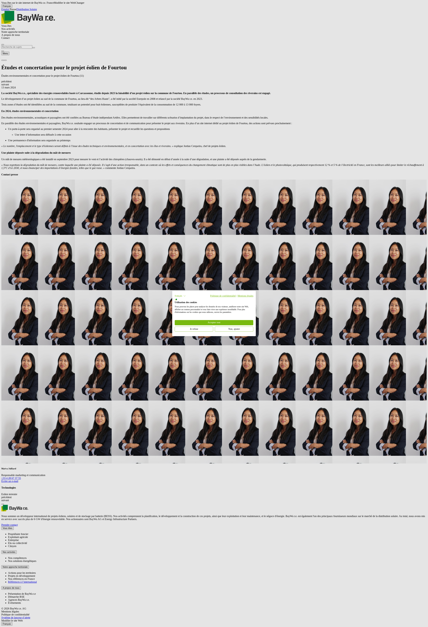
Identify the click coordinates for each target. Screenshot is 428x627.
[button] (180, 296)
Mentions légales (245, 296)
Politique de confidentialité (223, 296)
